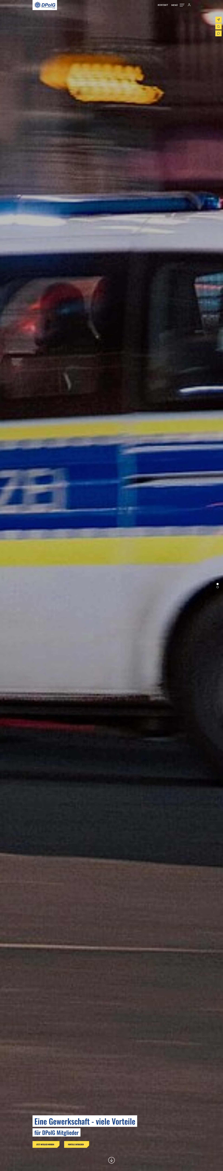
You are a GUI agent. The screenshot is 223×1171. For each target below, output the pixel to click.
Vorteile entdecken (76, 1144)
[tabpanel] (111, 585)
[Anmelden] (188, 5)
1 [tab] (217, 584)
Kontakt (163, 5)
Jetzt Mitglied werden (45, 1144)
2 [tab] (217, 587)
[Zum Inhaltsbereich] (111, 1160)
